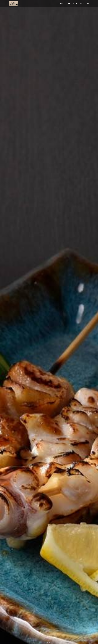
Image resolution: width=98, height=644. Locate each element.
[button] (47, 642)
